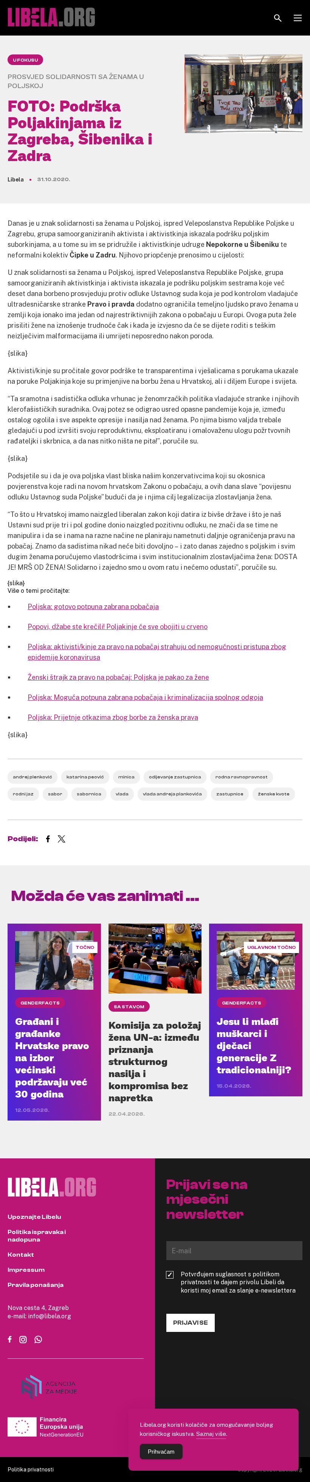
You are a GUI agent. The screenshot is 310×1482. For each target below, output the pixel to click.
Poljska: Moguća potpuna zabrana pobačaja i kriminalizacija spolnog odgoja (145, 697)
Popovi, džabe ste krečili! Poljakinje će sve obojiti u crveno (118, 626)
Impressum (26, 1270)
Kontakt (21, 1254)
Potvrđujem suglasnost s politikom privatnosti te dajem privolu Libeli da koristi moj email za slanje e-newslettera (238, 1282)
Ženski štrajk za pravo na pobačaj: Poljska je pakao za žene (118, 677)
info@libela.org (49, 1316)
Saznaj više (211, 1433)
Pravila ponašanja (36, 1285)
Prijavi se (190, 1322)
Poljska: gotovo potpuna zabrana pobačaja (93, 606)
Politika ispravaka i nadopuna (37, 1236)
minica (126, 777)
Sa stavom (129, 1006)
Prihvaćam (161, 1451)
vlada (122, 794)
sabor (55, 794)
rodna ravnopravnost (241, 777)
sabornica (89, 794)
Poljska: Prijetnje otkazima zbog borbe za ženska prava (113, 717)
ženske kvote (274, 794)
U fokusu (25, 60)
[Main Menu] (297, 18)
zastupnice (229, 794)
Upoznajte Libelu (34, 1217)
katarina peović (85, 777)
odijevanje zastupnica (175, 777)
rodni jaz (23, 794)
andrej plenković (32, 777)
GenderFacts (40, 1003)
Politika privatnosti (31, 1469)
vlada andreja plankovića (172, 794)
